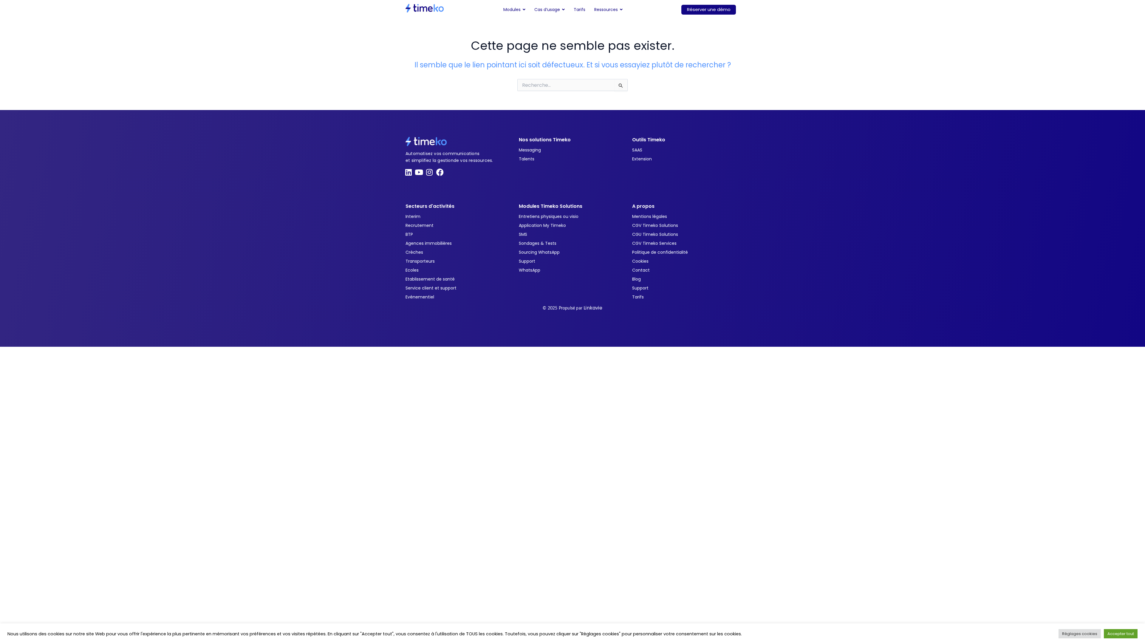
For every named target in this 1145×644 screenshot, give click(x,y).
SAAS (637, 150)
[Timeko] (425, 8)
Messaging (530, 150)
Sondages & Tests (537, 243)
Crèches (414, 252)
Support (527, 261)
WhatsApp (529, 270)
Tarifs (638, 297)
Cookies (640, 261)
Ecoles (412, 270)
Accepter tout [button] (1120, 634)
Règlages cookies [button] (1079, 634)
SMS (523, 234)
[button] (514, 9)
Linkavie (593, 307)
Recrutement (420, 225)
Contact (641, 270)
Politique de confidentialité (660, 252)
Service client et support (431, 288)
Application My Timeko (542, 225)
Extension (642, 159)
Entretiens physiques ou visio (548, 216)
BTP (409, 234)
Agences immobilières (429, 243)
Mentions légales (649, 216)
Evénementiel (420, 297)
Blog (636, 279)
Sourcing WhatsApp (539, 252)
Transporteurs (420, 261)
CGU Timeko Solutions (655, 234)
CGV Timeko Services (654, 243)
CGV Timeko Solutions (655, 225)
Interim (413, 216)
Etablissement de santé (430, 279)
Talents (526, 159)
